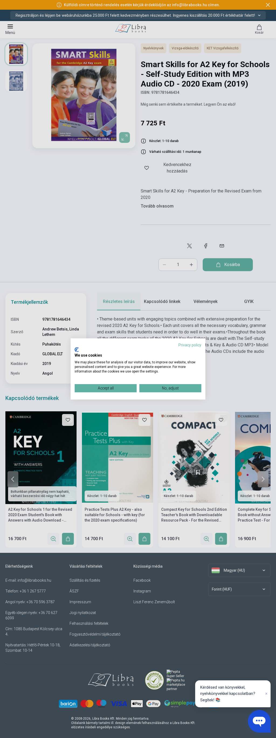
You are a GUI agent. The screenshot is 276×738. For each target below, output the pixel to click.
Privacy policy (189, 345)
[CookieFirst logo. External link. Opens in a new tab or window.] (77, 349)
